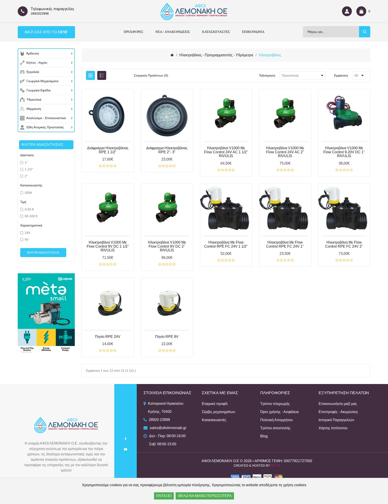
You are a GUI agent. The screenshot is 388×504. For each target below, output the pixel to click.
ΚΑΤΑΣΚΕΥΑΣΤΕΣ (216, 32)
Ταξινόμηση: (267, 75)
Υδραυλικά (33, 99)
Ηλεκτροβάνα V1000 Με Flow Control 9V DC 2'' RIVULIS (167, 246)
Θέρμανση (33, 109)
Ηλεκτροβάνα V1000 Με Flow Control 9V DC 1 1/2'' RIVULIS (108, 246)
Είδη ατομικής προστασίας (45, 127)
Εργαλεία (32, 72)
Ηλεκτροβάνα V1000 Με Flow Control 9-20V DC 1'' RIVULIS (344, 152)
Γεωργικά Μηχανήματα (42, 81)
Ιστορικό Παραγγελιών (336, 420)
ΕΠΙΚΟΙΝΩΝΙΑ (253, 32)
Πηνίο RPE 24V (107, 337)
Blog (264, 436)
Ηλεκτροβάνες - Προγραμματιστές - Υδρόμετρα (216, 55)
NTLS (275, 465)
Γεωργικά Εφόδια (38, 90)
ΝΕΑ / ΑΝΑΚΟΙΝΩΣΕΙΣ (172, 32)
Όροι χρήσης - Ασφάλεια (279, 412)
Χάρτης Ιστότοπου (333, 428)
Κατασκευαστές (214, 420)
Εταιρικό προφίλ (215, 404)
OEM (28, 192)
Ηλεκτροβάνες (270, 55)
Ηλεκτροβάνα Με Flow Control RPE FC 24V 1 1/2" (226, 244)
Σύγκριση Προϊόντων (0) (151, 75)
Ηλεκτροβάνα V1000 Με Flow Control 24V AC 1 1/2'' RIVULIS (226, 152)
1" (26, 162)
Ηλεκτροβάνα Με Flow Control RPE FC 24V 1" (285, 244)
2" (26, 176)
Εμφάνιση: (341, 75)
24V (27, 233)
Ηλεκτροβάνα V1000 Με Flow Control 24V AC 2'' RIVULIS (285, 152)
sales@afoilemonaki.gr (168, 428)
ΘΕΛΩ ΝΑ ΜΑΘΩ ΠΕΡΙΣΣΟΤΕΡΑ (205, 496)
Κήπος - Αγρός (36, 62)
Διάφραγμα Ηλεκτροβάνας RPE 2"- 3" (166, 150)
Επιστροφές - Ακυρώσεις (338, 412)
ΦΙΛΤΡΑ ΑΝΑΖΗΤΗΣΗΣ (43, 252)
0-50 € (29, 209)
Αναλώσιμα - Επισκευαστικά (46, 118)
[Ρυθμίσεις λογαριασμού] (348, 11)
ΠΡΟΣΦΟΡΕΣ (133, 32)
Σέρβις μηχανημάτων (218, 412)
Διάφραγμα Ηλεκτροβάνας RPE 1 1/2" (107, 150)
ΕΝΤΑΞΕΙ (164, 496)
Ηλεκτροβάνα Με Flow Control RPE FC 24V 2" (344, 244)
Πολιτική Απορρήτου (276, 420)
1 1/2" (29, 169)
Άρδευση (32, 53)
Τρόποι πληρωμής (275, 404)
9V (27, 239)
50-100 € (31, 216)
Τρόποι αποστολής (275, 428)
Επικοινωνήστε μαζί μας (338, 404)
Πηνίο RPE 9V (167, 337)
